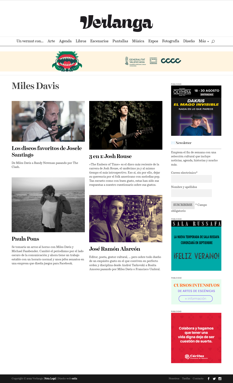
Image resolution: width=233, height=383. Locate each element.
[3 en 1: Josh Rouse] (125, 125)
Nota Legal (50, 379)
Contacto (198, 378)
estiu (74, 379)
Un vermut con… (30, 41)
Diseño (189, 41)
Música (138, 41)
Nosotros (174, 378)
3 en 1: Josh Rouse (110, 156)
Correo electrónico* (184, 173)
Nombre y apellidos (184, 187)
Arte (51, 41)
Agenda (65, 41)
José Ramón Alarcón (114, 249)
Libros (81, 41)
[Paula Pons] (48, 204)
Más (202, 41)
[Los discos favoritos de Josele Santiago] (48, 121)
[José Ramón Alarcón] (125, 218)
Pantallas (120, 41)
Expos (153, 41)
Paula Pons (25, 239)
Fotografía (170, 41)
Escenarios (99, 41)
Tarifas (186, 378)
